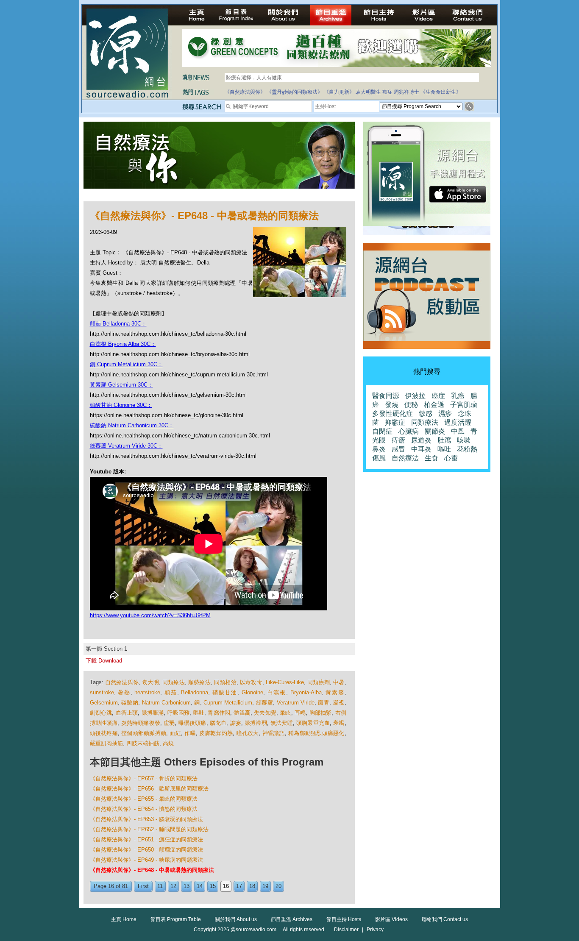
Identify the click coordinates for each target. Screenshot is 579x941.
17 (239, 886)
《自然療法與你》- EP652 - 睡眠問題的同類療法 (149, 829)
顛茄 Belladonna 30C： (118, 323)
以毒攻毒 (251, 682)
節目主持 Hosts (343, 919)
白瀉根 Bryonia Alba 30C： (123, 344)
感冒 (398, 449)
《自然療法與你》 (245, 92)
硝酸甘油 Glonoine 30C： (121, 405)
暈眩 (285, 713)
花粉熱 (467, 449)
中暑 (338, 682)
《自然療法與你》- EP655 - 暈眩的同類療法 (144, 799)
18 (252, 886)
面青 (323, 702)
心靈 (451, 458)
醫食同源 (385, 395)
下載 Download (104, 660)
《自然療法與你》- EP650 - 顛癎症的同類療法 (146, 849)
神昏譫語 (273, 733)
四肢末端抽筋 (142, 743)
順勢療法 (199, 682)
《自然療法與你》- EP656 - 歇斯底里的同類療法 (149, 788)
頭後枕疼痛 (104, 733)
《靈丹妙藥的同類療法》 (295, 92)
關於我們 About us (236, 919)
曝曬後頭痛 (192, 723)
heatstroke (147, 692)
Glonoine (252, 692)
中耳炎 (421, 449)
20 (278, 886)
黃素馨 (335, 692)
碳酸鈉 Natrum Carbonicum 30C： (132, 425)
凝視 (339, 702)
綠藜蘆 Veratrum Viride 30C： (126, 446)
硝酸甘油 (224, 692)
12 (173, 886)
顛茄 (170, 692)
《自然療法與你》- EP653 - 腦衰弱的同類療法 (146, 819)
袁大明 (150, 682)
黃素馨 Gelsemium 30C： (121, 384)
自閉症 (382, 431)
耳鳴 (300, 713)
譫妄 (235, 723)
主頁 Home (123, 919)
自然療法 (405, 458)
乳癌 (458, 395)
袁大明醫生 (368, 92)
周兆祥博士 (406, 92)
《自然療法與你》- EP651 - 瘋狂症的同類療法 (146, 839)
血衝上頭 (127, 713)
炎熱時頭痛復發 (140, 723)
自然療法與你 (122, 682)
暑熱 (124, 692)
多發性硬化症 (392, 413)
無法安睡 (281, 723)
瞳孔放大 (248, 733)
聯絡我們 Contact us (445, 919)
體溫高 (242, 713)
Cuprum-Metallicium (227, 702)
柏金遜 (434, 404)
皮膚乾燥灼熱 (216, 733)
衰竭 (338, 723)
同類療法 (173, 682)
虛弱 (169, 723)
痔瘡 (398, 440)
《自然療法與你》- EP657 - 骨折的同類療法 (144, 778)
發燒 (391, 404)
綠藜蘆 (264, 702)
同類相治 (225, 682)
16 (226, 886)
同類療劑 (318, 682)
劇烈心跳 (101, 713)
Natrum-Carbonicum (166, 702)
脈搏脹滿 (153, 713)
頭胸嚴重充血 (313, 723)
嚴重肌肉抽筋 (106, 743)
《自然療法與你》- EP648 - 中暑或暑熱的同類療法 (152, 870)
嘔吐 (198, 713)
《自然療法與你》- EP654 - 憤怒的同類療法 (144, 809)
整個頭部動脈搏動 (143, 733)
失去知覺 (265, 713)
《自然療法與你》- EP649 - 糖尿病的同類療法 (146, 860)
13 (186, 886)
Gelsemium (104, 702)
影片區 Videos (391, 919)
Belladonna (194, 692)
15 (213, 886)
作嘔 (190, 733)
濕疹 (445, 413)
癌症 (387, 92)
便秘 (411, 404)
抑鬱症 (395, 422)
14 (200, 886)
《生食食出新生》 (440, 92)
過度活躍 (457, 422)
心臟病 (408, 431)
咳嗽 (463, 440)
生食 (431, 458)
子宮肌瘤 (463, 404)
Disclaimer (346, 930)
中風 (458, 431)
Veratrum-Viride (296, 702)
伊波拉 (415, 395)
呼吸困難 (178, 713)
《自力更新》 (339, 92)
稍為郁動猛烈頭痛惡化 (316, 733)
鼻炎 (379, 449)
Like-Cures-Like (285, 682)
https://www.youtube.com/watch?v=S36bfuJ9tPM (150, 615)
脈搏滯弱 (256, 723)
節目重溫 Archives (291, 919)
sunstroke (102, 692)
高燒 (168, 743)
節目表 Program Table (175, 919)
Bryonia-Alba (306, 692)
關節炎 (435, 431)
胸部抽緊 (320, 713)
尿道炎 (421, 440)
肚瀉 (444, 440)
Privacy (375, 930)
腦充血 (218, 723)
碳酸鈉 (129, 702)
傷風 (379, 458)
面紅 (175, 733)
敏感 (425, 413)
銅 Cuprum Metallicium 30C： (126, 364)
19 (265, 886)
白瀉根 (276, 692)
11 (160, 886)
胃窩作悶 (219, 713)
